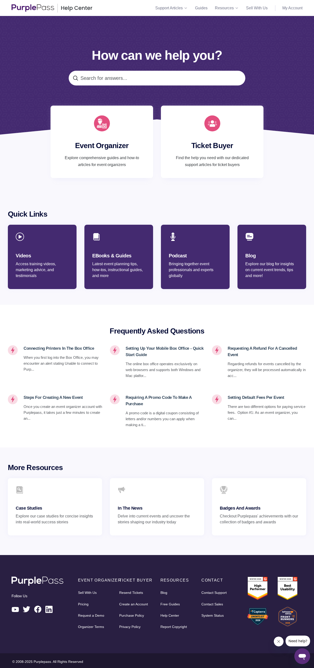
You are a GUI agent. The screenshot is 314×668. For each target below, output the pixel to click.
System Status (212, 615)
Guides (201, 8)
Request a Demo (91, 615)
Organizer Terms (91, 627)
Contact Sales (212, 604)
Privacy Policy (130, 627)
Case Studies (29, 508)
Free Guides (170, 604)
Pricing (83, 604)
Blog (250, 255)
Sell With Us (87, 593)
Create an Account (133, 604)
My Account (292, 8)
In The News (130, 508)
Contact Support (214, 593)
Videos (23, 255)
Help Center (169, 615)
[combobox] (157, 78)
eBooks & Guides (111, 255)
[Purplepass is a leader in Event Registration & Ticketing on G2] (258, 588)
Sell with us (257, 8)
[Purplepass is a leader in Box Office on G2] (287, 588)
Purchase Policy (131, 615)
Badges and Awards (240, 508)
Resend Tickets (131, 593)
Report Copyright (173, 627)
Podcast (178, 255)
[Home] (52, 8)
